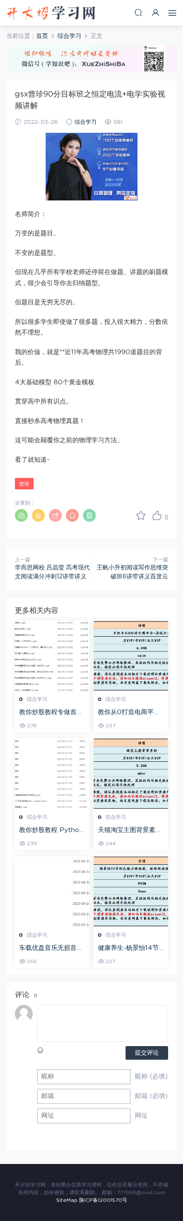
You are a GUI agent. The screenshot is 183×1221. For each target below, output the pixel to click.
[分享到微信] (21, 515)
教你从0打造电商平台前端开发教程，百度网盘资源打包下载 (130, 713)
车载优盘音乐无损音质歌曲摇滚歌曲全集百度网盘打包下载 (51, 948)
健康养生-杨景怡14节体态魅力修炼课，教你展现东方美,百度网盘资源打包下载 (130, 948)
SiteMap (66, 1200)
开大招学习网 (51, 13)
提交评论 (147, 1053)
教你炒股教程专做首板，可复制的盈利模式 (51, 713)
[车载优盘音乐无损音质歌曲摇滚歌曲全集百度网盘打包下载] (52, 891)
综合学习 (85, 122)
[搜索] (138, 12)
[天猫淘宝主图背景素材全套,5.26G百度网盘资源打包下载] (131, 773)
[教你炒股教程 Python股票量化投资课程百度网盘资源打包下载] (52, 773)
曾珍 (24, 483)
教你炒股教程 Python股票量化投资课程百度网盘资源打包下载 (51, 831)
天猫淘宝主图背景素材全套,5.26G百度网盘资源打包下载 (130, 831)
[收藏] (140, 515)
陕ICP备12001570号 (103, 1200)
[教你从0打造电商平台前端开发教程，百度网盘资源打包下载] (131, 656)
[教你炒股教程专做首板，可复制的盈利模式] (52, 656)
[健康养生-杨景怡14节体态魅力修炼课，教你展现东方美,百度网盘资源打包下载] (131, 891)
